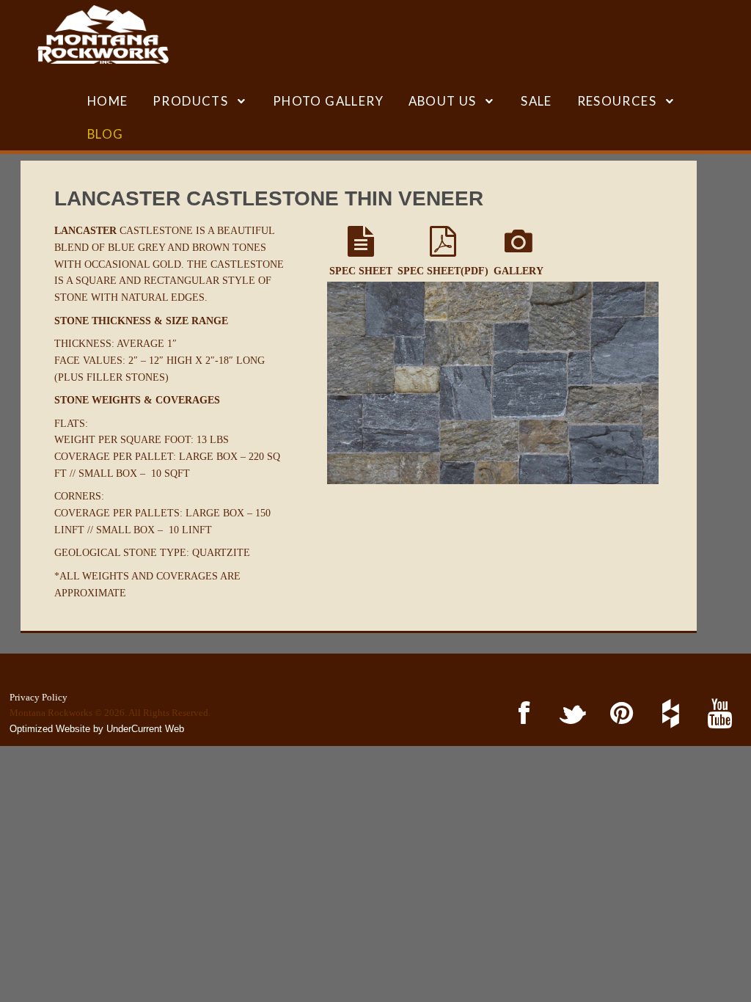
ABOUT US (443, 101)
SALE (536, 101)
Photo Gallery (328, 101)
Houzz (667, 714)
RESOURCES (617, 101)
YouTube (716, 714)
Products (190, 101)
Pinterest (619, 714)
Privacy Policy (38, 697)
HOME (107, 101)
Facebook (521, 714)
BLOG (105, 134)
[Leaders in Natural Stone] (103, 34)
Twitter (570, 714)
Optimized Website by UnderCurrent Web (97, 728)
